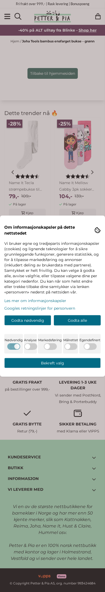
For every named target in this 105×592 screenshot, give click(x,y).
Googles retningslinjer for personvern (39, 308)
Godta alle (77, 320)
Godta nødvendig (27, 320)
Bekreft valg (52, 362)
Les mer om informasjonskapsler (35, 300)
